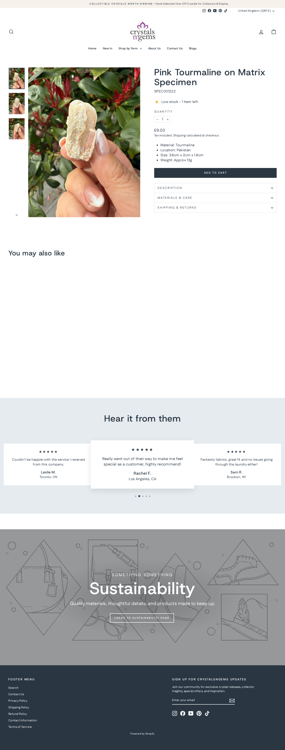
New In (107, 48)
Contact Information (22, 720)
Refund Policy (17, 714)
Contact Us (175, 48)
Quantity (163, 112)
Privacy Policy (17, 701)
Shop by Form (129, 48)
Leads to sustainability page (142, 618)
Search (13, 688)
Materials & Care (175, 198)
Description (170, 188)
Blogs (193, 48)
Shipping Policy (18, 707)
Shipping (179, 135)
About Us (154, 48)
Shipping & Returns (177, 208)
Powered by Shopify (142, 734)
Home (92, 48)
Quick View (40, 359)
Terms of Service (20, 727)
